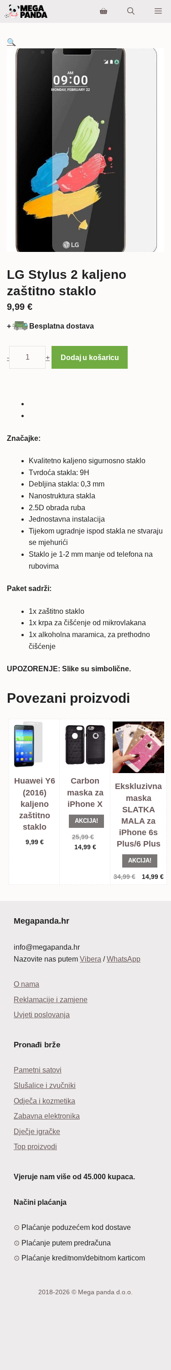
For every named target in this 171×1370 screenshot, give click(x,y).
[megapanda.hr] (26, 11)
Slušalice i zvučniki (45, 1085)
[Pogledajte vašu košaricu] (103, 11)
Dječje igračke (37, 1131)
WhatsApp (123, 959)
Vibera (90, 959)
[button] (11, 42)
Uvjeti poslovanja (42, 1015)
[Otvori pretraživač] (131, 11)
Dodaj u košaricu (90, 357)
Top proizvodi (35, 1146)
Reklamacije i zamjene (51, 1000)
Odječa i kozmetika (44, 1101)
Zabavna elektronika (47, 1116)
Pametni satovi (38, 1070)
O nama (26, 984)
